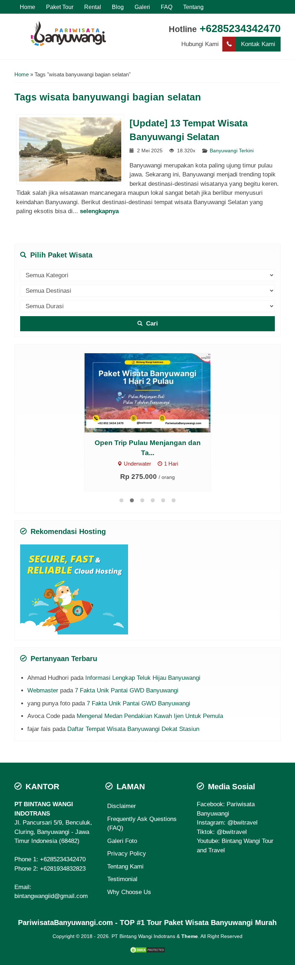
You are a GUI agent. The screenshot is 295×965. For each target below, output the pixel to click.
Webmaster (42, 690)
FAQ (166, 7)
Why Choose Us (129, 891)
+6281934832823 (63, 868)
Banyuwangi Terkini (232, 150)
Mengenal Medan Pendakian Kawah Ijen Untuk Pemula (150, 715)
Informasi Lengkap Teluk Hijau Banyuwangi (142, 677)
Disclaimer (121, 805)
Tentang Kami (125, 866)
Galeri (142, 7)
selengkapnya (99, 211)
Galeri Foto (122, 840)
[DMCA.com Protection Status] (147, 949)
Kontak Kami (258, 44)
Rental (92, 7)
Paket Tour (59, 7)
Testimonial (122, 878)
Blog (118, 7)
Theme (189, 936)
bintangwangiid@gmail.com (51, 895)
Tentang (193, 7)
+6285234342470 (240, 28)
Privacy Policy (126, 853)
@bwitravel (242, 822)
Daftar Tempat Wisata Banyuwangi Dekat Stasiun (133, 728)
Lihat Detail (125, 392)
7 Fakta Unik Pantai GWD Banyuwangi (126, 690)
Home (27, 7)
